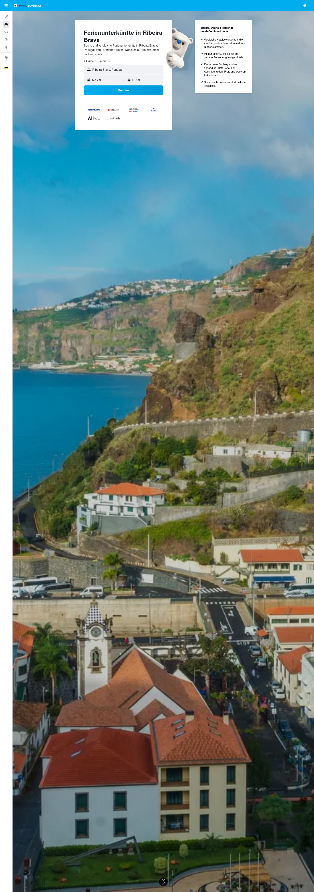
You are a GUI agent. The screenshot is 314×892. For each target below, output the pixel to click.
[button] (6, 6)
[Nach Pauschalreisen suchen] (6, 39)
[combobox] (98, 61)
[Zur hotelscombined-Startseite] (27, 5)
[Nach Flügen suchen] (6, 16)
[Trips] (6, 57)
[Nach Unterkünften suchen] (6, 24)
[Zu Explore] (6, 47)
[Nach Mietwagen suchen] (6, 32)
